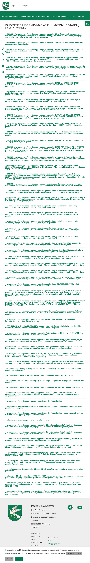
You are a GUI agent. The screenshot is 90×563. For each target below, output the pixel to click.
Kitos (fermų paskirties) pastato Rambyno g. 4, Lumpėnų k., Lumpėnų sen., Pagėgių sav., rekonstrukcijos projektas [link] (44, 381)
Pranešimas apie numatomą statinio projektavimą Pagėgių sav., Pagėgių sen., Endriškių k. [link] (40, 375)
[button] (45, 36)
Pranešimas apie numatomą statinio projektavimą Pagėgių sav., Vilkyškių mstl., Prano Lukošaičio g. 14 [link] (45, 387)
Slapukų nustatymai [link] (74, 553)
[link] (87, 23)
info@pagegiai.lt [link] (54, 544)
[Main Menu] (85, 5)
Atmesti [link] (9, 559)
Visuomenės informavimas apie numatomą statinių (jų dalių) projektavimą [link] (34, 401)
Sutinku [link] (18, 559)
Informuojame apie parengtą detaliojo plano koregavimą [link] (28, 420)
